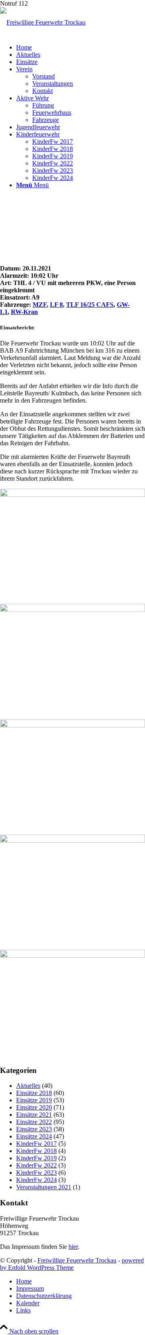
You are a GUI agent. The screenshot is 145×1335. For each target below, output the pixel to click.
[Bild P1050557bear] (72, 1004)
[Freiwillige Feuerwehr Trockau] (42, 22)
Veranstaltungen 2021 (43, 1187)
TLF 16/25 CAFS (90, 304)
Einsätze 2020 (34, 1107)
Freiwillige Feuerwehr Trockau (76, 1260)
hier (73, 1246)
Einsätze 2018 (34, 1092)
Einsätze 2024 (34, 1136)
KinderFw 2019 (36, 1158)
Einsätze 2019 (34, 1100)
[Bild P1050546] (72, 773)
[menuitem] (80, 47)
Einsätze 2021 (34, 1114)
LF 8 (56, 304)
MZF (40, 304)
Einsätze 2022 (34, 1121)
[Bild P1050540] (72, 658)
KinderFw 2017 (36, 1143)
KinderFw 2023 (36, 1172)
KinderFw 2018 (36, 1150)
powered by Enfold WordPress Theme (72, 1264)
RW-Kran (24, 311)
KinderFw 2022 (36, 1165)
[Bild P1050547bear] (72, 889)
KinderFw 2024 (36, 1179)
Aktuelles (28, 1085)
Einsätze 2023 (34, 1129)
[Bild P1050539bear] (72, 543)
